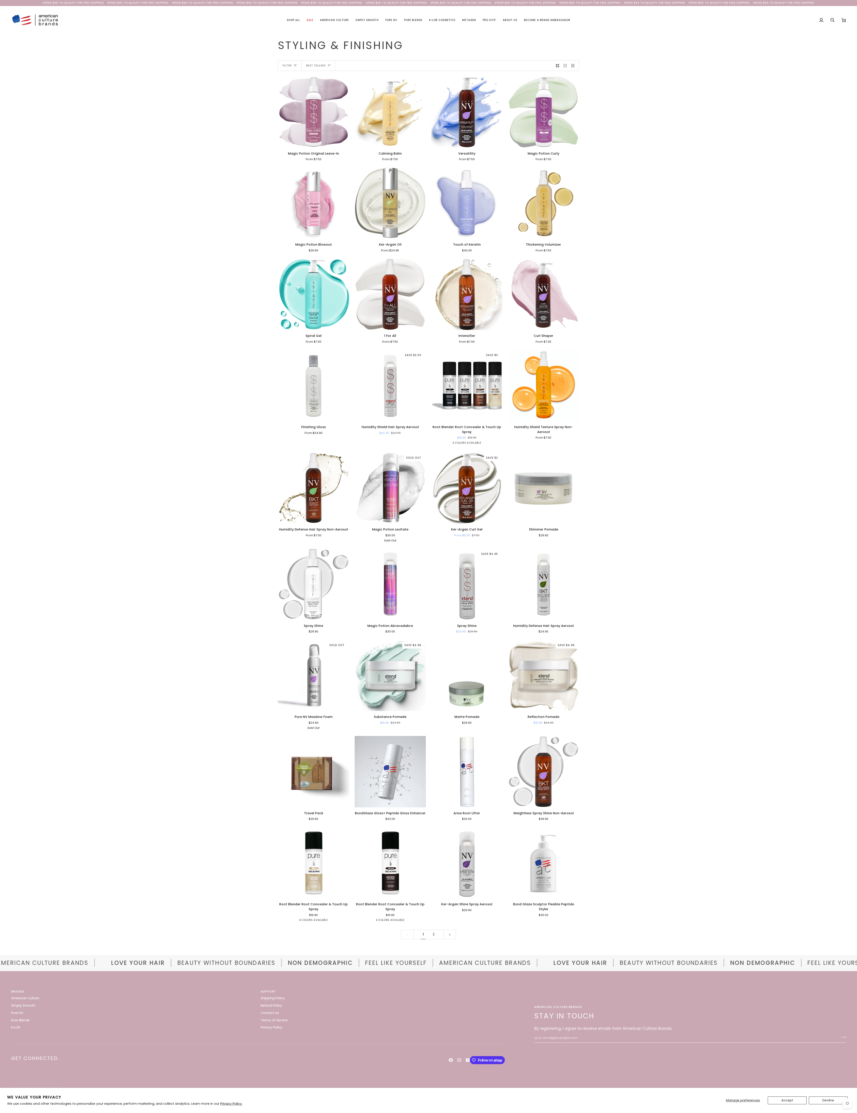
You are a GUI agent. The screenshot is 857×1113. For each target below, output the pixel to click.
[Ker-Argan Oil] (390, 203)
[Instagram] (459, 1060)
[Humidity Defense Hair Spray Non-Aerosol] (313, 488)
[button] (293, 20)
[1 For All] (390, 294)
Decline (828, 1100)
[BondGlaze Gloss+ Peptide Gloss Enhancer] (390, 771)
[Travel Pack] (313, 771)
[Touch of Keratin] (467, 203)
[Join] (842, 1037)
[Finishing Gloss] (313, 385)
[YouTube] (468, 1060)
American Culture (25, 998)
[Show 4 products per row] (574, 65)
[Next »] (449, 934)
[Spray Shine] (313, 584)
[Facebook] (451, 1060)
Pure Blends (20, 1020)
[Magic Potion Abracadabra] (390, 584)
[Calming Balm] (390, 112)
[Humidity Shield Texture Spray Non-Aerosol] (543, 385)
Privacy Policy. (231, 1103)
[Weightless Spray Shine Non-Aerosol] (543, 771)
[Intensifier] (467, 294)
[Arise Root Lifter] (467, 771)
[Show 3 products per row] (565, 65)
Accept (787, 1100)
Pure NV (17, 1013)
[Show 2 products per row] (558, 65)
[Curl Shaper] (543, 294)
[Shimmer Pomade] (543, 488)
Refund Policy (271, 1005)
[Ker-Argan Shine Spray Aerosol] (467, 863)
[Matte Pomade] (467, 675)
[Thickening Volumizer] (543, 203)
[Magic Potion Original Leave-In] (313, 112)
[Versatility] (467, 112)
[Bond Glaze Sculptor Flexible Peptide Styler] (543, 863)
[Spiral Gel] (313, 294)
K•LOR (15, 1027)
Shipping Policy (273, 998)
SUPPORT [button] (268, 991)
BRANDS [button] (17, 991)
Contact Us (270, 1013)
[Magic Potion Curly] (543, 112)
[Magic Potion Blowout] (313, 203)
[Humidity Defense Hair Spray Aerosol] (543, 584)
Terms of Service (274, 1020)
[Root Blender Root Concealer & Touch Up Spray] (313, 863)
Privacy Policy (271, 1027)
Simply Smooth (23, 1005)
